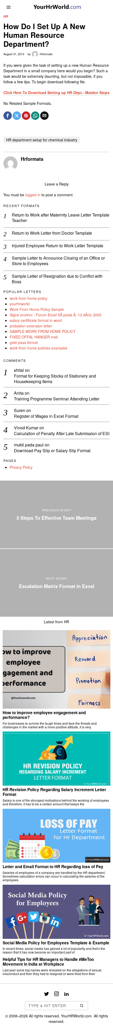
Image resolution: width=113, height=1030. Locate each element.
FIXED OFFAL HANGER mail (34, 336)
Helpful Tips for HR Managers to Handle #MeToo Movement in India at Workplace (48, 962)
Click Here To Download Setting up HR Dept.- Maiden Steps (56, 92)
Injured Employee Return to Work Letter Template (57, 246)
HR (5, 16)
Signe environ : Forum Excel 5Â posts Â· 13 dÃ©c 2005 (55, 314)
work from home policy (28, 298)
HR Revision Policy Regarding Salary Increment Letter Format (54, 792)
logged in (32, 194)
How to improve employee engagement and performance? (44, 715)
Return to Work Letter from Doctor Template (52, 233)
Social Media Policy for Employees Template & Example (56, 942)
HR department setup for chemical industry (41, 139)
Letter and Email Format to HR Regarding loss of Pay (53, 866)
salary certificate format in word (36, 320)
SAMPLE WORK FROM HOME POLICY (42, 331)
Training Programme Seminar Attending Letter (56, 399)
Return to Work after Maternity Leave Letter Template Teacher (60, 217)
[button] (81, 1005)
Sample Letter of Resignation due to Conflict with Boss (57, 279)
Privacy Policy (21, 467)
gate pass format (24, 342)
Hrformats (46, 54)
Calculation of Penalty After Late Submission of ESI (61, 433)
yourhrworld (19, 303)
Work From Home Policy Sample (37, 309)
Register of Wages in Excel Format (46, 416)
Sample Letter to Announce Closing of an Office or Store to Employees (58, 260)
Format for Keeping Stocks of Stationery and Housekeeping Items (55, 378)
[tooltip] (7, 115)
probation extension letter (31, 325)
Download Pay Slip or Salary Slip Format (52, 451)
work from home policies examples (38, 348)
